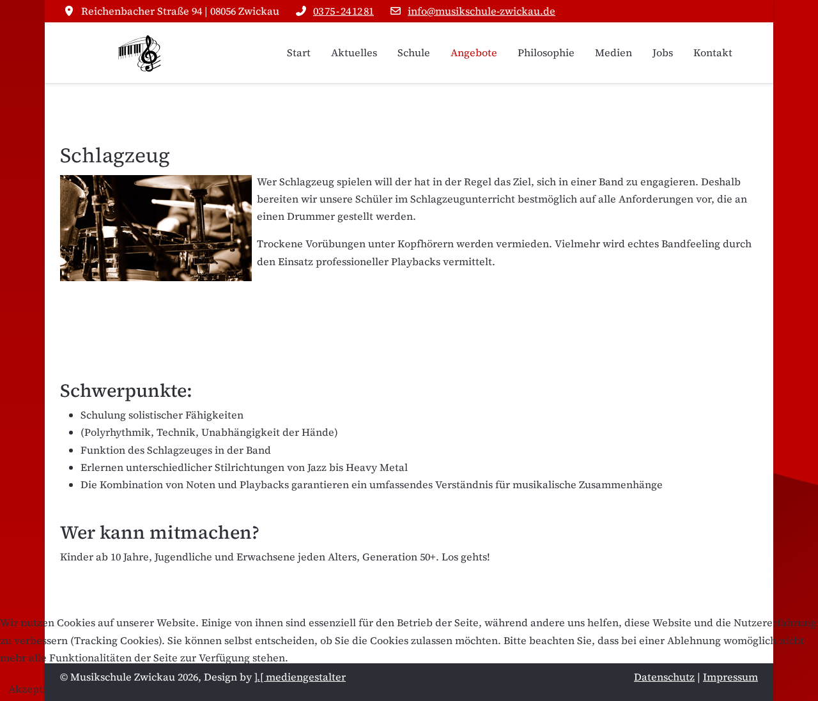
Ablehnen (111, 689)
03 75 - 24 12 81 (343, 11)
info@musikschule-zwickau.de (481, 11)
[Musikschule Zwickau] (140, 52)
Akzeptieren (38, 689)
